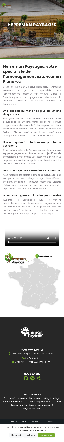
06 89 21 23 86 (32, 357)
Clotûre (9, 398)
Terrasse (20, 398)
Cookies (50, 422)
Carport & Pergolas (34, 401)
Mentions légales (17, 422)
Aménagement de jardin (38, 405)
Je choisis (30, 435)
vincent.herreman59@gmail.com (32, 361)
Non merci (16, 435)
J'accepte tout (46, 435)
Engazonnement (32, 408)
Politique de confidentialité (35, 422)
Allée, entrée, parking (38, 398)
